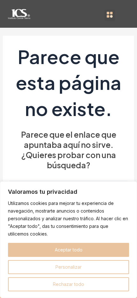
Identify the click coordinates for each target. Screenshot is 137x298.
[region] (68, 239)
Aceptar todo (69, 249)
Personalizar (68, 267)
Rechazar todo (68, 284)
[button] (110, 15)
